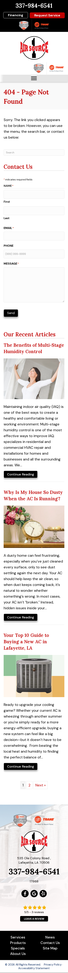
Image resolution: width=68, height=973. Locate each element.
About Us (18, 953)
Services (18, 937)
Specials (18, 948)
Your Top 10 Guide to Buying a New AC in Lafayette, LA (26, 641)
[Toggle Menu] (34, 78)
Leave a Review (34, 918)
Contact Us (50, 942)
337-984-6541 (34, 5)
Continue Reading (21, 475)
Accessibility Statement (34, 968)
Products (18, 942)
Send (11, 313)
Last (6, 218)
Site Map (50, 948)
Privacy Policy (52, 964)
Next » (40, 785)
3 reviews (38, 912)
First (7, 202)
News (50, 937)
